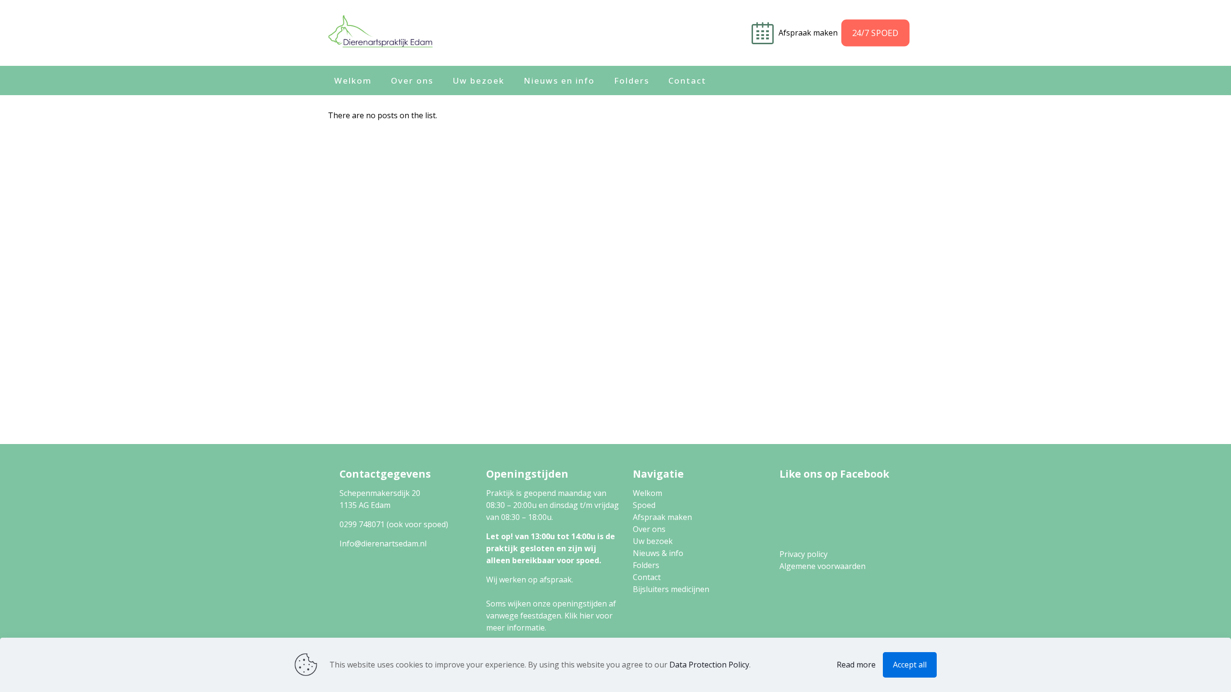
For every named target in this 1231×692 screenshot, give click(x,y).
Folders (646, 565)
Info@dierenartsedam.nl (383, 543)
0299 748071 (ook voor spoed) (393, 524)
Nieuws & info (658, 553)
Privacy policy (803, 554)
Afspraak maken (809, 32)
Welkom (647, 493)
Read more (856, 664)
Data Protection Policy (709, 664)
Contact (647, 577)
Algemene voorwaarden (822, 566)
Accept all (910, 664)
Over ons (649, 529)
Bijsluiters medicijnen (671, 589)
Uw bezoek (653, 541)
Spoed (644, 505)
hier (586, 615)
